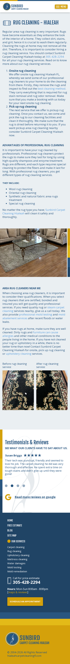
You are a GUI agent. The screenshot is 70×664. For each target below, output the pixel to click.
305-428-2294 (55, 56)
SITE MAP (11, 535)
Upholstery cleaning (18, 555)
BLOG (10, 530)
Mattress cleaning (17, 559)
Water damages (16, 563)
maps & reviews (17, 592)
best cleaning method (51, 88)
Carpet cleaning (16, 547)
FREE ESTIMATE (14, 525)
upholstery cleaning (18, 353)
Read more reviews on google (35, 497)
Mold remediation (17, 571)
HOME (10, 520)
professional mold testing (35, 314)
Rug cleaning (14, 551)
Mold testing (14, 567)
